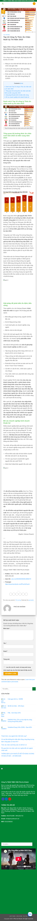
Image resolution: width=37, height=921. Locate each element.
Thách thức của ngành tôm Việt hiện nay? (14, 736)
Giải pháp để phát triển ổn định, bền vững (16, 95)
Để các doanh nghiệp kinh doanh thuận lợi (16, 97)
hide (21, 83)
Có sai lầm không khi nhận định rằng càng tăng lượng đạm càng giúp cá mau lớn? (17, 740)
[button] (32, 4)
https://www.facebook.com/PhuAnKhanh (17, 584)
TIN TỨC (25, 916)
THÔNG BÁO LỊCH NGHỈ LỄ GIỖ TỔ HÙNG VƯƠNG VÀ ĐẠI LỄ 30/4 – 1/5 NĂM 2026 (17, 755)
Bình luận (6, 628)
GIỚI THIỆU (12, 916)
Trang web (6, 659)
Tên (4, 643)
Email (5, 651)
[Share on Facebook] (13, 594)
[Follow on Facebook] (3, 798)
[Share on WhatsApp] (10, 594)
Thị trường (6, 34)
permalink (31, 600)
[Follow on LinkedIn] (6, 798)
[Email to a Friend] (20, 594)
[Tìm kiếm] (34, 3)
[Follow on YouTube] (9, 798)
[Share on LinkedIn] (26, 594)
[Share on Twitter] (16, 594)
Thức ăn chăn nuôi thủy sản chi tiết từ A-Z (14, 745)
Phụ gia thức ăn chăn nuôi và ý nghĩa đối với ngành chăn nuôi (17, 749)
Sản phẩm (19, 916)
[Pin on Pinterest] (23, 594)
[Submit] (34, 689)
